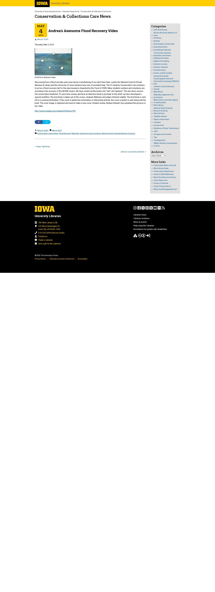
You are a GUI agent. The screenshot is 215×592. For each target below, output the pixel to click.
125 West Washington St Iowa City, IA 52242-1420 (49, 227)
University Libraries (60, 3)
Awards (157, 41)
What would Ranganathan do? (165, 189)
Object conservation (161, 119)
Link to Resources (160, 180)
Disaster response (161, 67)
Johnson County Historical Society (164, 87)
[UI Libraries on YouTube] (155, 209)
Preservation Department (164, 171)
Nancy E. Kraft (42, 39)
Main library (158, 92)
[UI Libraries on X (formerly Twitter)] (143, 209)
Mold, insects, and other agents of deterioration (166, 101)
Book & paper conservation (47, 133)
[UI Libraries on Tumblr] (151, 209)
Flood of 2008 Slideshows (164, 174)
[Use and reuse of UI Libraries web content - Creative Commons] (141, 236)
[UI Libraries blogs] (163, 209)
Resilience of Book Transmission (166, 128)
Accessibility (82, 259)
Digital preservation (161, 58)
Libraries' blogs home (71, 11)
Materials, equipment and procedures (86, 133)
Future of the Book (161, 183)
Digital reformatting (161, 61)
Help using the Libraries (143, 225)
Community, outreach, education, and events (162, 54)
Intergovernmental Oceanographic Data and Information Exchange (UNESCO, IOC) (166, 80)
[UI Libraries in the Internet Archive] (135, 236)
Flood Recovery (65, 133)
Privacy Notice (40, 259)
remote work (159, 125)
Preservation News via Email (165, 165)
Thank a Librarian (45, 240)
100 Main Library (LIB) (47, 222)
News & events (140, 222)
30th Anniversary (160, 30)
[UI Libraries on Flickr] (159, 209)
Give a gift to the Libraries (49, 243)
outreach (157, 122)
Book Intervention (160, 47)
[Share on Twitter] (47, 122)
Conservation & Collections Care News (73, 16)
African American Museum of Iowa (165, 34)
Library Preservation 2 (162, 186)
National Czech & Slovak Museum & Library (118, 133)
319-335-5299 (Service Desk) (51, 233)
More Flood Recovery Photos (165, 177)
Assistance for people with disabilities (150, 229)
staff (156, 131)
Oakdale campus (160, 116)
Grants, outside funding (163, 73)
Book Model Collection (162, 50)
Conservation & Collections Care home (96, 11)
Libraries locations (141, 218)
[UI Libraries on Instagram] (135, 209)
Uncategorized (159, 140)
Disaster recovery (160, 64)
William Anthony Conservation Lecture (165, 144)
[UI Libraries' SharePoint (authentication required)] (148, 236)
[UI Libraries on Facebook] (139, 209)
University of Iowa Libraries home (48, 11)
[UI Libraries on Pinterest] (147, 209)
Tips (155, 137)
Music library (158, 105)
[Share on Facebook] (39, 122)
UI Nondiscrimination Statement (61, 259)
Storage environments (162, 134)
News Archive (159, 113)
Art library (157, 38)
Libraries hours (139, 215)
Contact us (42, 236)
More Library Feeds (161, 168)
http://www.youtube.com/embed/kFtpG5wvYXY (55, 111)
